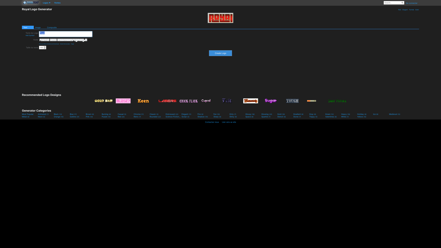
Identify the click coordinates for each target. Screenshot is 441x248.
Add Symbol (30, 35)
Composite (52, 27)
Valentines (331, 117)
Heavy (345, 114)
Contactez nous (212, 122)
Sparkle (265, 117)
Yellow (361, 117)
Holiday (361, 114)
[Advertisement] (11, 41)
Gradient (298, 114)
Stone (297, 117)
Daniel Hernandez (65, 44)
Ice (375, 114)
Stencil (281, 117)
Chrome (139, 114)
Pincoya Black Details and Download (49, 44)
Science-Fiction (173, 117)
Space (249, 117)
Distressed (172, 114)
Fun (216, 114)
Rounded (155, 117)
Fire (200, 114)
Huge (72, 44)
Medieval (394, 114)
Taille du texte (32, 47)
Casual (122, 114)
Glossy (250, 114)
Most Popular (28, 114)
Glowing (266, 114)
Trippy (313, 117)
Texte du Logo (32, 34)
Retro (137, 117)
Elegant (405, 10)
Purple (106, 117)
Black (58, 114)
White (345, 117)
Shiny (233, 117)
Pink (89, 117)
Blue (73, 114)
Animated (43, 114)
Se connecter (411, 3)
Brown (90, 114)
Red (399, 10)
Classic (154, 114)
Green (329, 114)
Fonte (35, 40)
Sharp (217, 117)
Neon (41, 117)
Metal (25, 117)
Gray (312, 114)
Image (38, 27)
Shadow (203, 117)
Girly (232, 114)
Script (185, 117)
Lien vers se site (229, 122)
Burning (106, 114)
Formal (411, 10)
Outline (74, 117)
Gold (417, 10)
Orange (59, 117)
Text (25, 27)
